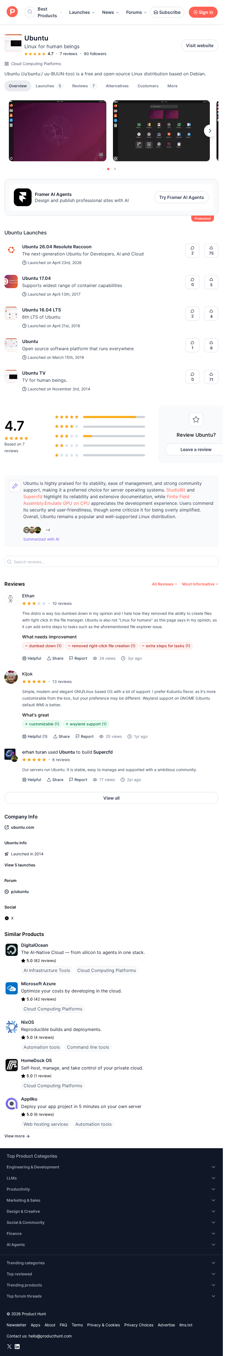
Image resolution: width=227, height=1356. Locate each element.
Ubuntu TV (34, 373)
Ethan (28, 595)
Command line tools (88, 1047)
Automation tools (42, 1047)
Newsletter (16, 1324)
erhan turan (34, 752)
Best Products (47, 12)
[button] (172, 85)
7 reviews (69, 53)
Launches (79, 12)
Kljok (27, 674)
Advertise (166, 1324)
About (50, 1324)
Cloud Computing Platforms (36, 63)
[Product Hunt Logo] (12, 12)
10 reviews (62, 603)
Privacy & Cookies (103, 1324)
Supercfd (32, 496)
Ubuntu (30, 341)
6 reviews (61, 759)
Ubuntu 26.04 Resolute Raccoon (57, 246)
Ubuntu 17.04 (36, 278)
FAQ (63, 1324)
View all (111, 798)
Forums (134, 12)
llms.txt (185, 1324)
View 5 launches (19, 865)
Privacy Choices (138, 1324)
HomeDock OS (36, 1060)
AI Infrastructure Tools (47, 970)
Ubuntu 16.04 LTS (41, 310)
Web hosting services (46, 1124)
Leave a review (195, 449)
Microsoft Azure (38, 983)
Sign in (206, 12)
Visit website (199, 45)
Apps (35, 1324)
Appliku (29, 1099)
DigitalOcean (34, 945)
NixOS (27, 1022)
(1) (38, 736)
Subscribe (169, 12)
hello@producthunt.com (50, 1336)
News (108, 12)
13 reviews (62, 681)
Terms (77, 1324)
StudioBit (175, 490)
